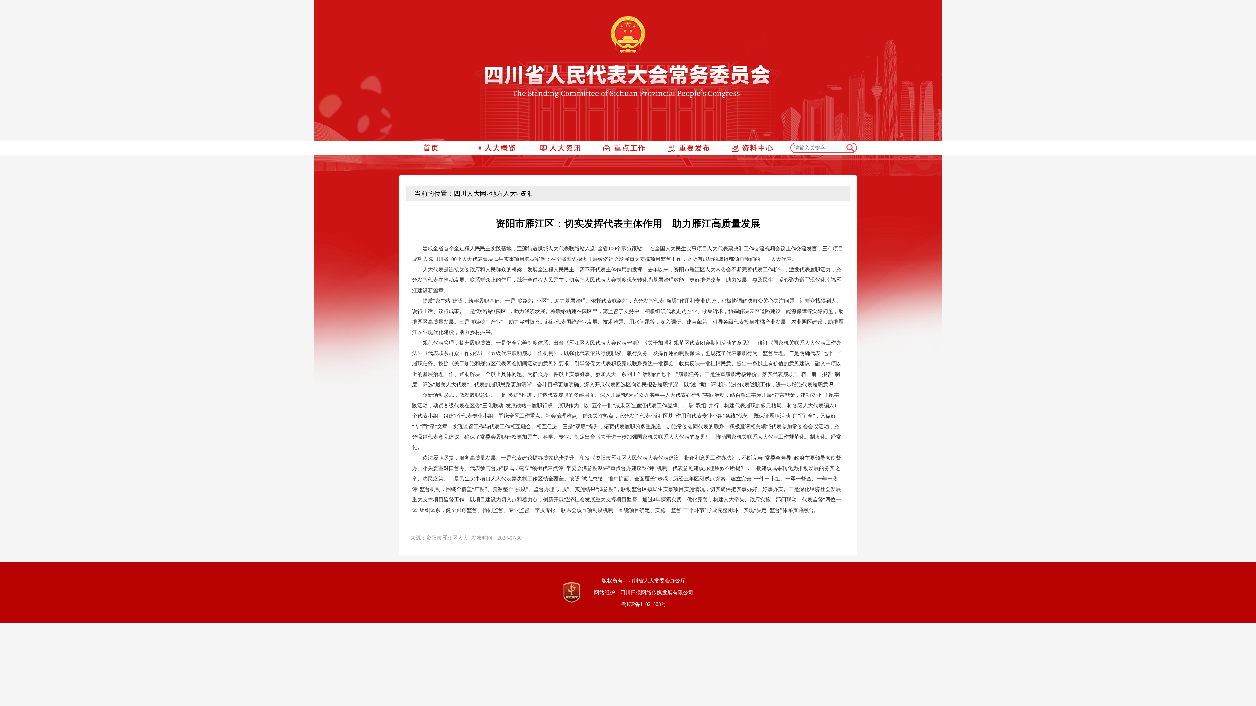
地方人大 (503, 193)
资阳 (526, 193)
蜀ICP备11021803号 (643, 604)
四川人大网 (470, 193)
